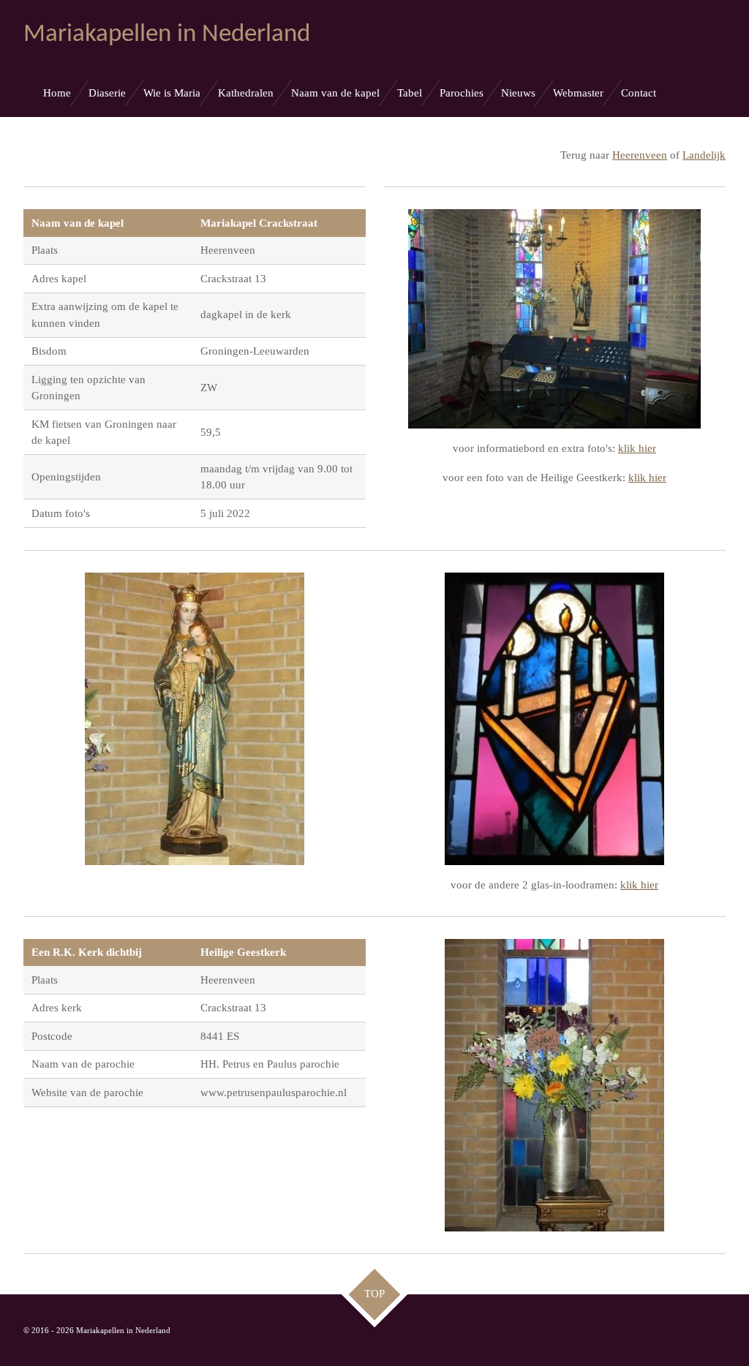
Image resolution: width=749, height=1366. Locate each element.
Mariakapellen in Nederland (166, 35)
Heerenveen (639, 155)
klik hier (637, 448)
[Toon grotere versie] (554, 319)
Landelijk (704, 155)
